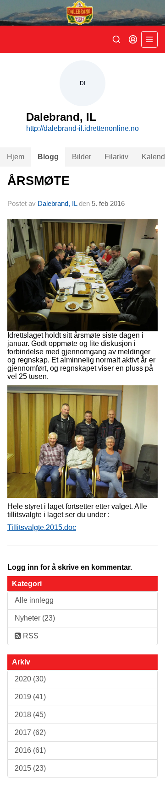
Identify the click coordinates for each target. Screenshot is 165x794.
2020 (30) (30, 679)
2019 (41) (30, 697)
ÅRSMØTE (38, 181)
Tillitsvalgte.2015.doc (41, 527)
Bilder (81, 157)
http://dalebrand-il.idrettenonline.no (82, 128)
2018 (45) (30, 714)
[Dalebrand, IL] (82, 13)
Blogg (48, 157)
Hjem (15, 157)
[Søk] (116, 39)
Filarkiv (116, 157)
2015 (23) (30, 768)
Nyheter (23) (35, 618)
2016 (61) (30, 750)
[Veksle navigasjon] (149, 39)
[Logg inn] (133, 39)
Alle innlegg (34, 600)
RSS (29, 636)
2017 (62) (30, 732)
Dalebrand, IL (57, 203)
